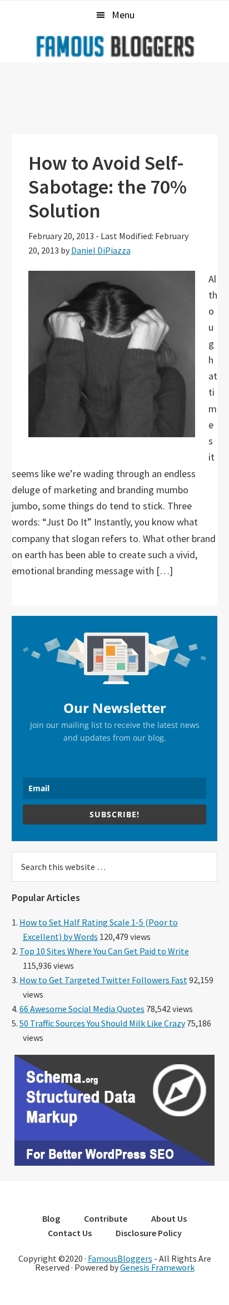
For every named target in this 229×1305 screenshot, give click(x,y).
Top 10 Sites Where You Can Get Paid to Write (104, 951)
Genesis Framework (157, 1267)
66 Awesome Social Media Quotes (82, 1008)
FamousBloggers (120, 1258)
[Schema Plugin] (114, 1162)
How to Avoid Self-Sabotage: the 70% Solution (107, 186)
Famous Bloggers (114, 46)
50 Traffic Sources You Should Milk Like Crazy (102, 1023)
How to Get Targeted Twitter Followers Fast (103, 979)
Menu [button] (123, 14)
